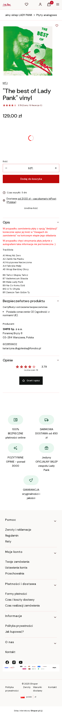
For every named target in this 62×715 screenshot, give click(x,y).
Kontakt (10, 652)
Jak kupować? (14, 632)
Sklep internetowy (27, 710)
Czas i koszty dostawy (19, 600)
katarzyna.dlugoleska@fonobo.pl (22, 348)
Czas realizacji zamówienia (22, 605)
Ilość (5, 161)
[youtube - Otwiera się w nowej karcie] (21, 662)
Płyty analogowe (46, 15)
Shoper (34, 683)
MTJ (5, 83)
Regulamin (11, 535)
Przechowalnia (14, 573)
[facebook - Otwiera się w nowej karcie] (7, 662)
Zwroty (26, 687)
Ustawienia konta (16, 567)
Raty (8, 541)
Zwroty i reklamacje (18, 530)
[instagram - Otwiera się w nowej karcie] (14, 662)
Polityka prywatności (19, 626)
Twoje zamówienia (17, 562)
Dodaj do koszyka (31, 179)
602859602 (10, 344)
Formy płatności (16, 594)
